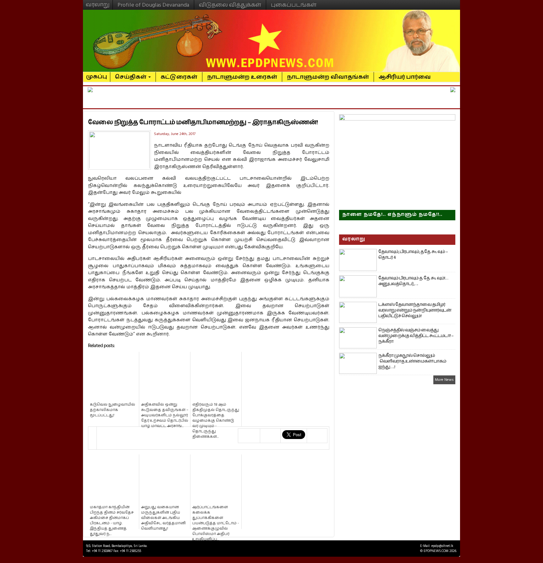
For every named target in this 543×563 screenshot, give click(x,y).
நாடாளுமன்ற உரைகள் (242, 77)
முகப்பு (96, 74)
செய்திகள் (131, 77)
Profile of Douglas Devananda (153, 5)
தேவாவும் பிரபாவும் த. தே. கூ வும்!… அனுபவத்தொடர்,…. (413, 281)
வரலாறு (98, 2)
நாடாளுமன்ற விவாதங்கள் (328, 77)
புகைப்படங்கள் (293, 5)
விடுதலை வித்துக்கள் (230, 5)
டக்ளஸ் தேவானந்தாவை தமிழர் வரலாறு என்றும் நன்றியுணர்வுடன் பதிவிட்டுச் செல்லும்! (414, 310)
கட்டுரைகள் (179, 77)
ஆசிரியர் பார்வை (405, 77)
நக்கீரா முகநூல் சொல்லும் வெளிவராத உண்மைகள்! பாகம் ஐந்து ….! (412, 361)
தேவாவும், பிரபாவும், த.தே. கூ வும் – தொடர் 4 (413, 255)
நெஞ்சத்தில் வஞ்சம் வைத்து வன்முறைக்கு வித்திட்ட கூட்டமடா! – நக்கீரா (415, 336)
